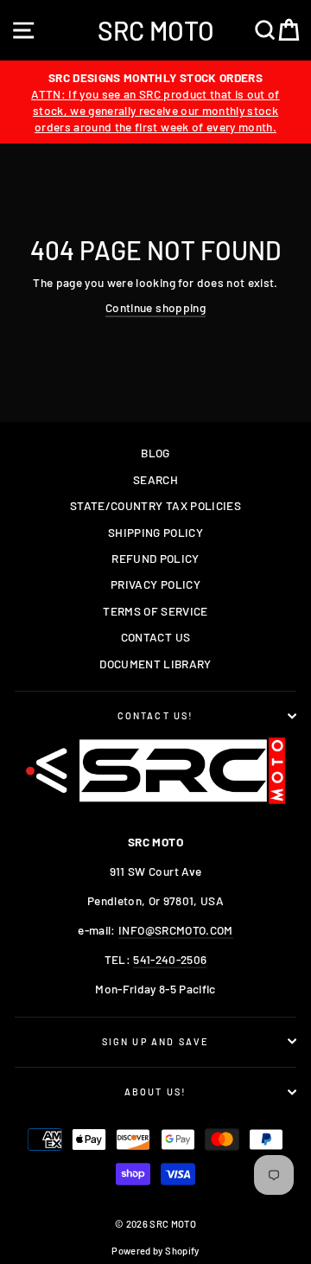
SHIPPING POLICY (155, 532)
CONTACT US (155, 636)
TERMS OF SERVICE (155, 610)
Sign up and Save (156, 1041)
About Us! (155, 1091)
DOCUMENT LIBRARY (155, 663)
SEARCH (155, 479)
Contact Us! (155, 715)
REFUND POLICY (155, 558)
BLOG (155, 452)
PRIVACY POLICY (155, 584)
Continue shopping (155, 307)
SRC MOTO (156, 30)
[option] (155, 102)
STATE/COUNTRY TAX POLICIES (155, 505)
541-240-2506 (169, 959)
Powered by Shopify (155, 1250)
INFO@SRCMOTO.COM (175, 929)
